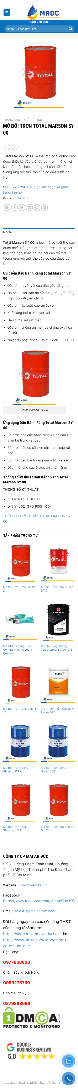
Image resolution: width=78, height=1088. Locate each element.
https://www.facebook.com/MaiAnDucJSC (39, 901)
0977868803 (16, 962)
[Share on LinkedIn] (44, 207)
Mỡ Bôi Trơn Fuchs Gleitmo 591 (53, 769)
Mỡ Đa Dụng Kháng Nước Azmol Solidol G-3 (57, 647)
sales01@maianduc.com (34, 911)
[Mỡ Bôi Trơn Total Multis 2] (20, 562)
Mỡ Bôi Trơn (33, 119)
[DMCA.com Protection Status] (31, 1016)
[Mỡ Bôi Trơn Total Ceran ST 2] (58, 562)
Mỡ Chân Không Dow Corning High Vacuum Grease (17, 649)
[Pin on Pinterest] (36, 207)
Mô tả (7, 232)
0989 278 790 (38, 22)
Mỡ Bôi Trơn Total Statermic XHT (15, 828)
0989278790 (16, 982)
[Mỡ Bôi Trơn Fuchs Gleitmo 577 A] (20, 743)
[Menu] (7, 12)
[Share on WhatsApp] (7, 207)
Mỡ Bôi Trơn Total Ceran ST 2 (57, 588)
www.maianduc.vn (33, 885)
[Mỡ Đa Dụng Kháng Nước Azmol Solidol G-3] (58, 621)
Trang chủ (11, 119)
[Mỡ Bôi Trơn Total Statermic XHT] (20, 802)
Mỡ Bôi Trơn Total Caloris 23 (20, 710)
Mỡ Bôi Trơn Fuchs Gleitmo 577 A (15, 769)
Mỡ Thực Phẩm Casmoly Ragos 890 (57, 710)
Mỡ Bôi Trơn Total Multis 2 (19, 588)
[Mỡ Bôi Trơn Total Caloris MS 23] (58, 802)
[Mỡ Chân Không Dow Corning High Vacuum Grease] (20, 621)
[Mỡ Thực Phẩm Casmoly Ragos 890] (58, 684)
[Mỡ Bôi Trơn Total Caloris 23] (20, 684)
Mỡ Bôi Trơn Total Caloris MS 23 (57, 828)
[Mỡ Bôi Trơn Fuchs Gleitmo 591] (58, 743)
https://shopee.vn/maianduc (28, 933)
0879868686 (16, 1003)
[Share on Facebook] (14, 207)
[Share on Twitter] (22, 207)
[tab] (39, 232)
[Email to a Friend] (29, 207)
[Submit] (70, 28)
